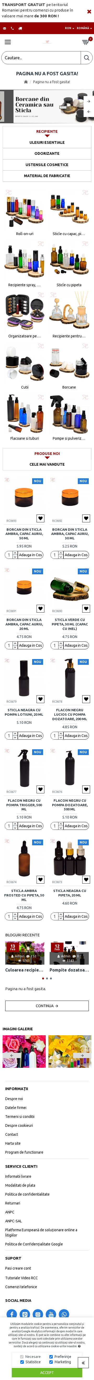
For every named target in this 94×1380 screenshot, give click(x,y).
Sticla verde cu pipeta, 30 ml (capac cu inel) (70, 624)
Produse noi (47, 454)
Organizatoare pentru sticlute (24, 336)
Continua (45, 1006)
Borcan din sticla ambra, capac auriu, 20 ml (24, 624)
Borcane (69, 387)
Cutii (24, 387)
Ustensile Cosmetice (47, 165)
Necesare (33, 1357)
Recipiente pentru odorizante (69, 336)
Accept (47, 1373)
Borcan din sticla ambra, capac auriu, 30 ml (70, 534)
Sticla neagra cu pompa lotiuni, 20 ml (24, 712)
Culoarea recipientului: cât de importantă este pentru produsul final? (24, 970)
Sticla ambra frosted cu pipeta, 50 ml (24, 895)
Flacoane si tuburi (24, 438)
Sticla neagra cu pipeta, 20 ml (69, 893)
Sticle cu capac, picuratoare (69, 234)
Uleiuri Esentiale (47, 142)
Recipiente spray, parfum (24, 285)
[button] (43, 978)
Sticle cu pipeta (69, 285)
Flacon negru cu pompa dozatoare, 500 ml (70, 805)
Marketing (63, 1362)
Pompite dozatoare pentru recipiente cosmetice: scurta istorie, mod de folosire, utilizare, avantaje (69, 970)
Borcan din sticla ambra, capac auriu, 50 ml (24, 534)
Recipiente (47, 131)
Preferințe (63, 1357)
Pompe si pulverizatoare (69, 438)
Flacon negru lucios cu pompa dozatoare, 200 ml (69, 714)
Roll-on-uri (24, 234)
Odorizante (47, 153)
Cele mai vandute (47, 464)
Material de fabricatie (47, 176)
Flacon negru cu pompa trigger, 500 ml (24, 805)
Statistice (33, 1362)
